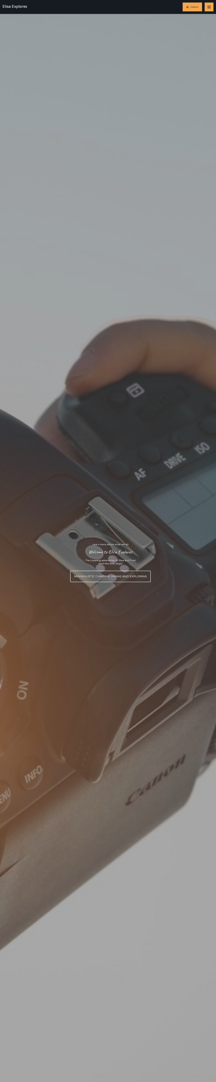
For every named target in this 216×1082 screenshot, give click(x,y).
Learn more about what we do (110, 544)
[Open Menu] (209, 7)
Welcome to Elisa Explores (110, 552)
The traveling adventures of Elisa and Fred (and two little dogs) (110, 562)
